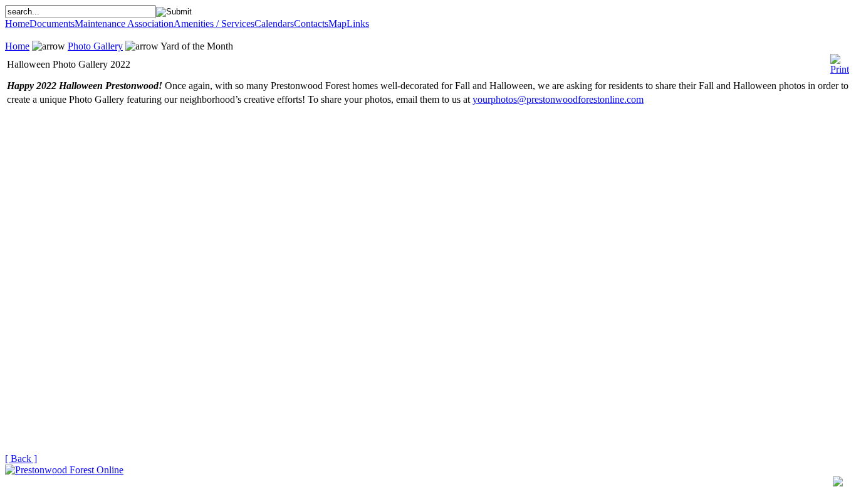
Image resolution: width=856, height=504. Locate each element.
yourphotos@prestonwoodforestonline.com (558, 99)
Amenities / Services (214, 23)
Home (17, 23)
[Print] (839, 61)
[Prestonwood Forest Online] (64, 470)
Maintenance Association (124, 23)
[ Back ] (21, 458)
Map (337, 23)
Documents (52, 23)
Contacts (311, 23)
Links (358, 23)
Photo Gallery (95, 46)
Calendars (274, 23)
